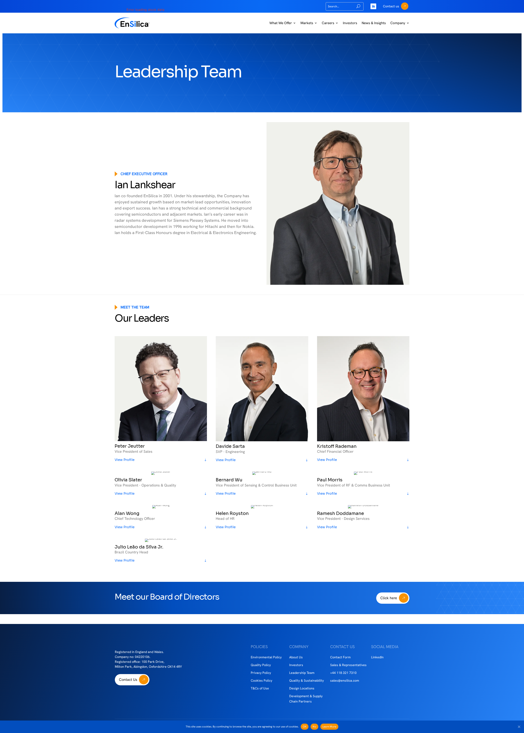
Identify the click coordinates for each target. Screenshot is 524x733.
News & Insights (374, 23)
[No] (519, 727)
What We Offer (280, 23)
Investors (350, 23)
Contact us (391, 6)
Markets (306, 23)
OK (305, 726)
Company (397, 23)
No (314, 726)
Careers (328, 23)
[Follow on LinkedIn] (373, 6)
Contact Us (128, 679)
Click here (388, 598)
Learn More (329, 726)
